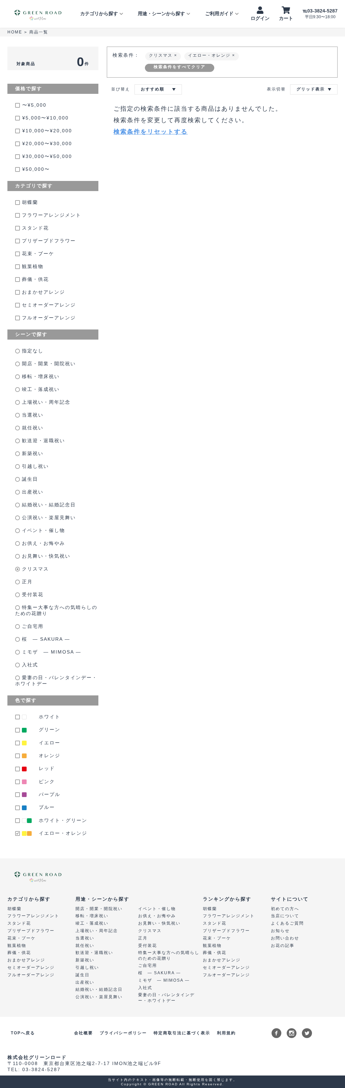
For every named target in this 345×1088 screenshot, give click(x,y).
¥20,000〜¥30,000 (47, 143)
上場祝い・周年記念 (45, 402)
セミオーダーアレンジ (48, 305)
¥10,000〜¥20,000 (47, 130)
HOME (14, 32)
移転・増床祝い (40, 376)
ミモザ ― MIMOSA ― (50, 652)
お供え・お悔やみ (42, 543)
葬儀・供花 (34, 279)
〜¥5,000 (34, 105)
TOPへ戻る (23, 1033)
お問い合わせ (285, 938)
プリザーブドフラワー (48, 240)
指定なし (31, 350)
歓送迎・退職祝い (42, 440)
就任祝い (31, 427)
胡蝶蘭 (29, 202)
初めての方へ (285, 908)
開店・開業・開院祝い (48, 363)
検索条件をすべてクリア (180, 66)
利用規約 (226, 1033)
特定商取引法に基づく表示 (182, 1033)
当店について (285, 915)
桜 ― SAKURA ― (45, 639)
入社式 (29, 664)
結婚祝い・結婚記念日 (48, 504)
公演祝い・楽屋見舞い (48, 517)
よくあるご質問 (287, 923)
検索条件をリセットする (151, 131)
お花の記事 (282, 945)
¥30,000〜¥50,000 (47, 156)
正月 (26, 581)
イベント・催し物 (42, 530)
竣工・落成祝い (40, 389)
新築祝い (31, 453)
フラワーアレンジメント (50, 215)
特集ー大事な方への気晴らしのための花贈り (56, 610)
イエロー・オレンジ (210, 55)
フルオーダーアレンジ (48, 317)
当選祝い (31, 415)
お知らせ (280, 930)
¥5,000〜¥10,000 (45, 118)
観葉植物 (31, 266)
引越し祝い (34, 466)
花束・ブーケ (37, 253)
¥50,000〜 (36, 169)
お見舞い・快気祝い (45, 556)
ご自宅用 (31, 626)
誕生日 (29, 479)
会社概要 (83, 1033)
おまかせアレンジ (42, 292)
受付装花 (31, 594)
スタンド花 (34, 228)
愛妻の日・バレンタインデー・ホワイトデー (56, 680)
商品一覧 (38, 32)
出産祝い (31, 492)
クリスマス (34, 569)
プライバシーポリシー (123, 1033)
